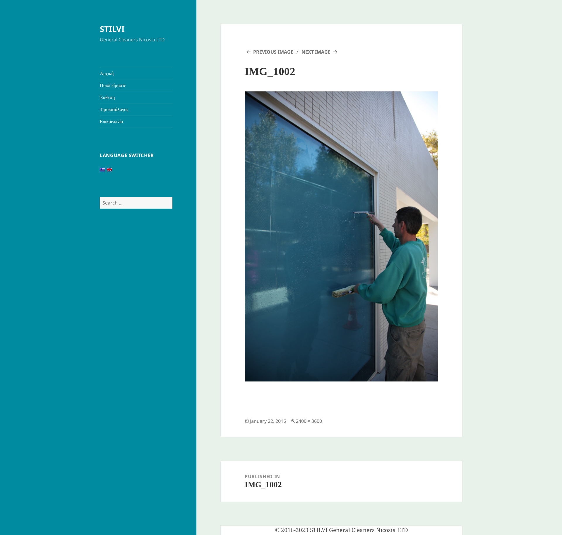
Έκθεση (107, 97)
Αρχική (107, 73)
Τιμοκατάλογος (114, 109)
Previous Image (273, 52)
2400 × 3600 (309, 421)
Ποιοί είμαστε (113, 85)
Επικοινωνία (111, 121)
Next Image (315, 52)
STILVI (112, 28)
